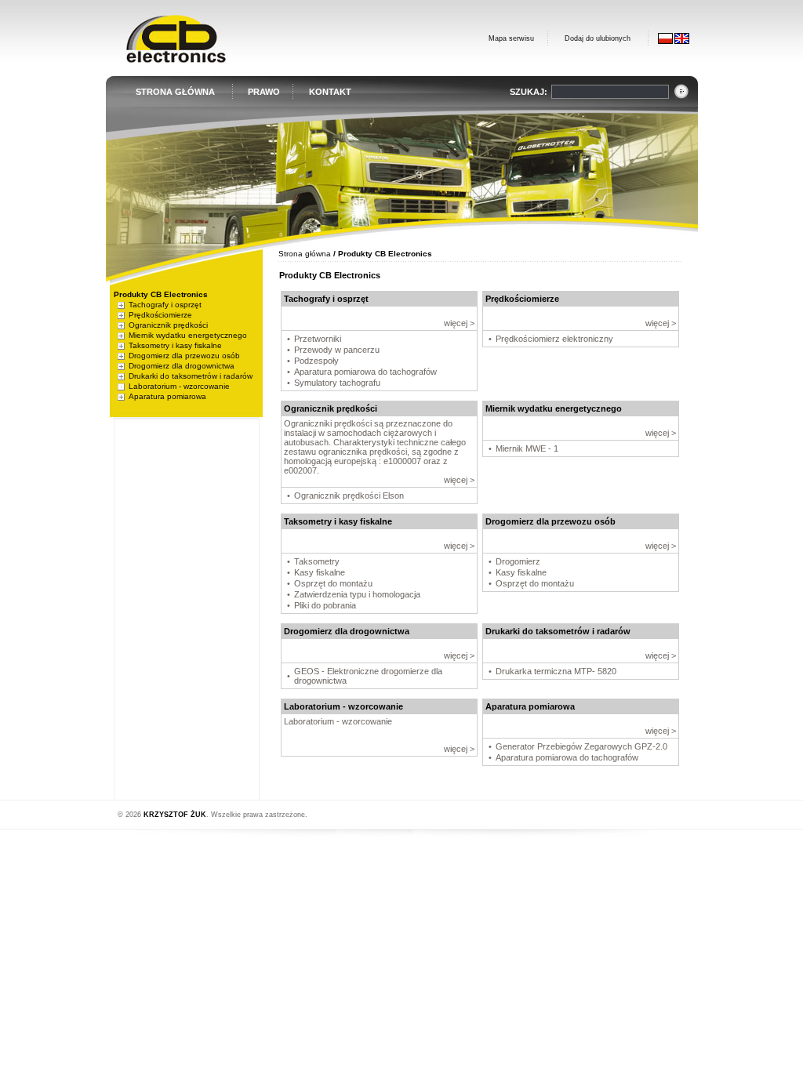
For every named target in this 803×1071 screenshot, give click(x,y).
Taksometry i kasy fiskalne (175, 345)
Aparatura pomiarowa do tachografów (365, 371)
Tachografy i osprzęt (165, 304)
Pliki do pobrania (325, 605)
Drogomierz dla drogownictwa (181, 365)
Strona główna (304, 253)
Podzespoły (316, 360)
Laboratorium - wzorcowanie (179, 386)
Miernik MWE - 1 (527, 448)
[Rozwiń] (121, 304)
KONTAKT (330, 91)
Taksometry (317, 561)
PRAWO (264, 91)
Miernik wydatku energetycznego (188, 335)
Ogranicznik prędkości (168, 325)
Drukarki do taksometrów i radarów (191, 376)
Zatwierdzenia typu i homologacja (357, 594)
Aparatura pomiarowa (167, 396)
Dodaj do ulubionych (597, 38)
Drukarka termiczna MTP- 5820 (556, 671)
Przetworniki (317, 338)
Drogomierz (518, 561)
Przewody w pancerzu (337, 349)
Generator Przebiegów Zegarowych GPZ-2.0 (581, 746)
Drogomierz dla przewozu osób (184, 355)
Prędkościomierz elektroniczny (554, 338)
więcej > (459, 323)
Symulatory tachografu (337, 382)
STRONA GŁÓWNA (175, 91)
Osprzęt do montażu (333, 583)
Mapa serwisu (511, 38)
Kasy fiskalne (319, 572)
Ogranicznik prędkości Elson (349, 495)
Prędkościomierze (160, 314)
